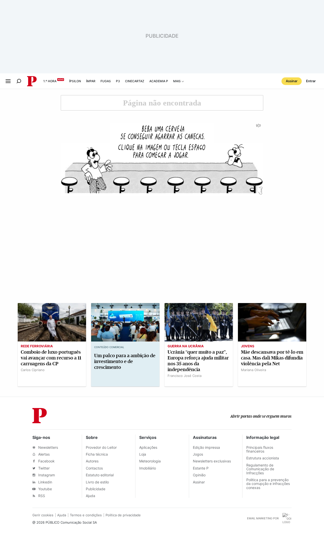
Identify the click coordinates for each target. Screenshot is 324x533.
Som (258, 127)
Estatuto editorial (100, 475)
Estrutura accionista (262, 458)
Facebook (46, 461)
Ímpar (90, 81)
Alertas (43, 454)
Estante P (201, 468)
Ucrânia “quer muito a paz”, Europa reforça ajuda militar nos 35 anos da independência (198, 360)
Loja (142, 454)
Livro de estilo (97, 482)
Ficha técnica (97, 454)
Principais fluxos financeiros (259, 449)
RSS (41, 496)
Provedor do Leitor (101, 447)
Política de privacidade (123, 515)
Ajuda (90, 496)
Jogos (198, 454)
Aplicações (148, 447)
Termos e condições (86, 515)
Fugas (105, 81)
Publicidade (95, 489)
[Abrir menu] (8, 81)
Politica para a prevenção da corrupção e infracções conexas (268, 484)
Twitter (43, 468)
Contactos (94, 468)
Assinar (291, 81)
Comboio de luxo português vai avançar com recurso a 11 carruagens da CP (51, 357)
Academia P (158, 81)
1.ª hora (49, 81)
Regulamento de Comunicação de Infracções (260, 469)
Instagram (46, 475)
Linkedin (44, 482)
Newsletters (47, 447)
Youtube (44, 489)
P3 (118, 81)
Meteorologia (150, 461)
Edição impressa (206, 447)
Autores (92, 461)
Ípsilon (75, 81)
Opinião (199, 475)
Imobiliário (147, 468)
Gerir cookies (42, 515)
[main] (162, 243)
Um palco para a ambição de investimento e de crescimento (124, 361)
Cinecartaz (134, 81)
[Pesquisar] (19, 81)
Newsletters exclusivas (212, 461)
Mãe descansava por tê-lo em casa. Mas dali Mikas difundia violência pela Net (272, 357)
